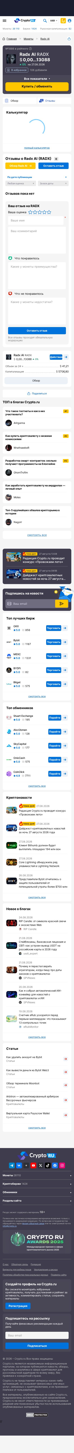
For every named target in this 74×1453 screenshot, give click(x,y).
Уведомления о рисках (46, 1269)
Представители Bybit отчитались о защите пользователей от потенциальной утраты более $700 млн (43, 883)
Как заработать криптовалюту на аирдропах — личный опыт (35, 487)
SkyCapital (19, 743)
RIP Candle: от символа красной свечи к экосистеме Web (42, 923)
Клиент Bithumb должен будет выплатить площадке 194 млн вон (40, 847)
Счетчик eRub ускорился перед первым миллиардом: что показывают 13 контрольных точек (42, 1019)
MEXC (17, 654)
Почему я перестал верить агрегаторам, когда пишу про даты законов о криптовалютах (40, 970)
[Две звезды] (35, 212)
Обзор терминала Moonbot (22, 1083)
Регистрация (18, 1306)
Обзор (14, 100)
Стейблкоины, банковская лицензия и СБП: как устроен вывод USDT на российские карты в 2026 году (42, 945)
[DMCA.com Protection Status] (37, 1415)
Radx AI (19, 355)
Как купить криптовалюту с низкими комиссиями (28, 437)
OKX (16, 626)
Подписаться (37, 1346)
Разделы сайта (12, 1200)
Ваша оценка (17, 212)
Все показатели (35, 78)
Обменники (10, 1192)
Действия (56, 356)
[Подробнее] (30, 48)
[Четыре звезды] (44, 212)
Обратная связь (19, 1264)
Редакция (36, 1264)
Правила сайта (58, 1274)
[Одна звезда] (30, 212)
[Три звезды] (40, 212)
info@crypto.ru (10, 1226)
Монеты (8, 1175)
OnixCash (19, 757)
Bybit (16, 640)
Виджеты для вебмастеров (17, 1269)
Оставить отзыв (53, 165)
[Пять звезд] (49, 212)
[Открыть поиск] (45, 20)
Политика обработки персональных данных (25, 1274)
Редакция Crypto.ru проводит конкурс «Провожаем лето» (44, 560)
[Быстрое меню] (63, 20)
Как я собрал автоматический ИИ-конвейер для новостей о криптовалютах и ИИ (40, 994)
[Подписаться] (61, 604)
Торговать (53, 628)
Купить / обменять (37, 86)
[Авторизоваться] (69, 20)
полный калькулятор (37, 147)
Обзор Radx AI (18, 165)
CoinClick (18, 772)
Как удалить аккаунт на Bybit (24, 1057)
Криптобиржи (12, 1183)
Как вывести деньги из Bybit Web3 (27, 1070)
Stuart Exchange (23, 715)
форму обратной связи (33, 1223)
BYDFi (17, 668)
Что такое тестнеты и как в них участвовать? (25, 412)
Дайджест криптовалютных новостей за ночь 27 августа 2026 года (43, 576)
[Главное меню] (4, 21)
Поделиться (69, 39)
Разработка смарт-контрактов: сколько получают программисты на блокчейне (31, 462)
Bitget (16, 682)
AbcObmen (20, 729)
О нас (6, 1264)
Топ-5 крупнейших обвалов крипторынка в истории (32, 512)
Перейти (54, 717)
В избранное (19, 69)
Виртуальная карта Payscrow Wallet (28, 1113)
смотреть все (37, 534)
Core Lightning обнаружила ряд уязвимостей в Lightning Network (39, 864)
